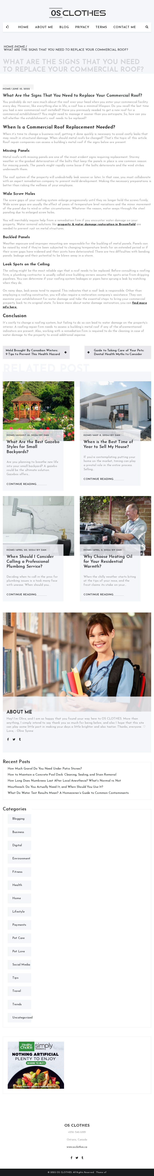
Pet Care (18, 938)
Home (23, 27)
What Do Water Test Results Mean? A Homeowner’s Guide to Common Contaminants (68, 793)
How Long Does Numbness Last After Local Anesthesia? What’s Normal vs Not (64, 780)
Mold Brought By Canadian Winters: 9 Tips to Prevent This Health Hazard (33, 352)
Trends (17, 1004)
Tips (15, 977)
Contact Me (124, 27)
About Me (44, 27)
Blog (64, 27)
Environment (21, 858)
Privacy (82, 27)
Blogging (18, 818)
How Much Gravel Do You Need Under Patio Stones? (45, 768)
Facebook (72, 1157)
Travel (16, 991)
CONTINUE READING (22, 484)
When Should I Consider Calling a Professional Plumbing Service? (30, 562)
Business (18, 832)
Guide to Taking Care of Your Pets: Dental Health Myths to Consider (119, 352)
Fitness (17, 872)
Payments (19, 924)
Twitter (77, 1157)
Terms (101, 27)
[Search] (147, 27)
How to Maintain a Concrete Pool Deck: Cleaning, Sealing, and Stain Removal (62, 774)
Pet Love (18, 951)
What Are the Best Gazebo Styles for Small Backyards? (33, 447)
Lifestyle (18, 911)
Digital (17, 845)
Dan (46, 435)
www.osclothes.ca (77, 1147)
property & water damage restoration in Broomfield (97, 224)
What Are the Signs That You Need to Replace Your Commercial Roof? (72, 95)
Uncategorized (22, 1017)
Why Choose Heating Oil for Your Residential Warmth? (108, 562)
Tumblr (82, 1157)
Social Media (21, 964)
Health (17, 885)
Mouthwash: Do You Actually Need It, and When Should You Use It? (55, 787)
